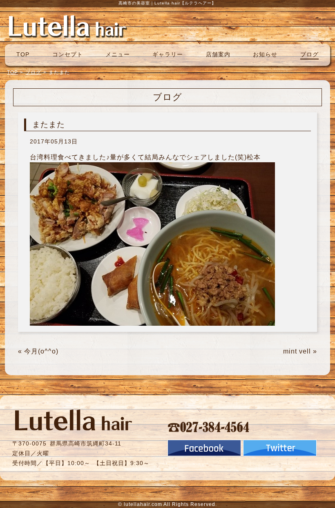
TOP (22, 54)
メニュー (117, 54)
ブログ (309, 54)
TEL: (209, 427)
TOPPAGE (67, 25)
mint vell (297, 351)
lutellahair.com (143, 504)
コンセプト (67, 54)
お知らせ (265, 54)
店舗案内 (218, 54)
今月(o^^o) (41, 351)
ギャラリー (167, 54)
